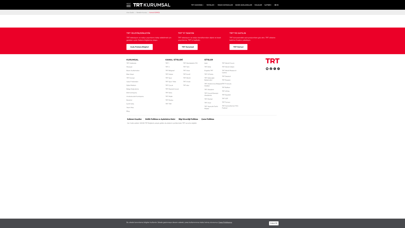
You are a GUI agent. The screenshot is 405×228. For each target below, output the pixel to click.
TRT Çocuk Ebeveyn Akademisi (211, 94)
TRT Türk (186, 67)
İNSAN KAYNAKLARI (225, 5)
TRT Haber (169, 74)
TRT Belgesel (169, 70)
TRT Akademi (209, 89)
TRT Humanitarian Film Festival (230, 107)
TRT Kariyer (238, 47)
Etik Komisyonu (131, 93)
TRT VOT (225, 98)
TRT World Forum (228, 63)
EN (277, 5)
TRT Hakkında (131, 63)
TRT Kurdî (186, 74)
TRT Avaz (186, 70)
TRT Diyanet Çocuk (172, 89)
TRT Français (226, 84)
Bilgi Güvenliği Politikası (188, 119)
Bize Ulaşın (130, 74)
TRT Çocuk (169, 85)
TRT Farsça (226, 102)
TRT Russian (226, 80)
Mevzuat (129, 67)
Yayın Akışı (130, 107)
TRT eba (186, 85)
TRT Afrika (226, 91)
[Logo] (272, 60)
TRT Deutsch (226, 76)
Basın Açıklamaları (133, 70)
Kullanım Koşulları (134, 119)
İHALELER (258, 5)
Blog (128, 111)
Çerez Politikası (207, 119)
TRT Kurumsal (188, 47)
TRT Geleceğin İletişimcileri (209, 79)
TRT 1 (167, 63)
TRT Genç (168, 93)
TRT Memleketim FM (190, 63)
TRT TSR (168, 104)
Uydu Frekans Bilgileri (139, 47)
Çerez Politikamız (225, 222)
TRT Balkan (226, 87)
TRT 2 (167, 67)
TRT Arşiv (207, 103)
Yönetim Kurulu (141, 12)
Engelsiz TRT (208, 70)
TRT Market (208, 99)
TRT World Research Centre (229, 71)
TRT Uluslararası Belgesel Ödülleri (213, 85)
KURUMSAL (132, 60)
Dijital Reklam (131, 85)
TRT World (186, 78)
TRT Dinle (207, 67)
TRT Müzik (168, 96)
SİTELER (208, 60)
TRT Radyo (169, 100)
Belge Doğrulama (132, 89)
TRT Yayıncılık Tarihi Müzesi (211, 107)
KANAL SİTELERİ (174, 60)
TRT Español (226, 95)
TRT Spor (168, 78)
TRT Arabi (186, 81)
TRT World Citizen (228, 67)
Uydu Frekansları (132, 81)
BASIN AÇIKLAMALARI (243, 5)
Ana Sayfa (130, 12)
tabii (205, 63)
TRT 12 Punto (208, 74)
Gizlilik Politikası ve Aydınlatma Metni (160, 119)
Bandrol (129, 100)
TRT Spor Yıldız (170, 81)
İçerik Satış (130, 104)
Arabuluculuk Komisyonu (135, 96)
